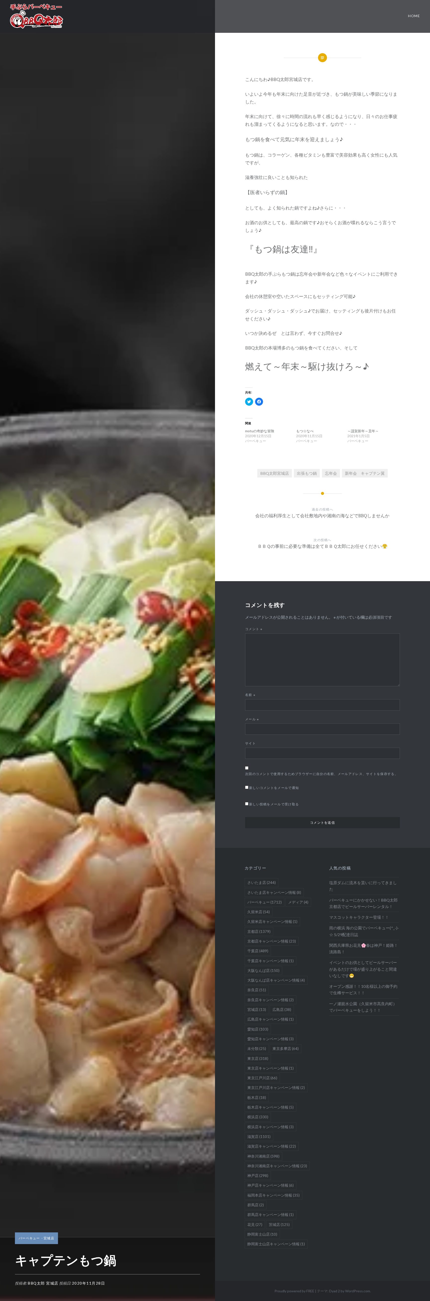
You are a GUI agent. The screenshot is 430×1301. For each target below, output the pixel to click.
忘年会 (331, 473)
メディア (298, 902)
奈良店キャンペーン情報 (270, 999)
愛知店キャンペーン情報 (270, 1039)
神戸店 (257, 1175)
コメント (254, 629)
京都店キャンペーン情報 (271, 941)
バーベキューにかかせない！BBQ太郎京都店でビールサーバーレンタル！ (363, 903)
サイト (250, 743)
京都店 (258, 931)
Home (414, 16)
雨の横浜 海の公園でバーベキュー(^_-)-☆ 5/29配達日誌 (364, 931)
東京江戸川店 (262, 1078)
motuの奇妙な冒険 (261, 431)
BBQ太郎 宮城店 (43, 1283)
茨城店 (279, 1224)
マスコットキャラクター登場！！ (359, 917)
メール (252, 719)
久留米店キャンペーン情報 (272, 921)
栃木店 (256, 1097)
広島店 (281, 1009)
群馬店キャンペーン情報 (270, 1214)
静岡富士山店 (262, 1234)
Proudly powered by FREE (294, 1291)
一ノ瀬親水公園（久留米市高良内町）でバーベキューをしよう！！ (363, 1006)
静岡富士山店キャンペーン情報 (276, 1244)
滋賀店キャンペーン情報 (271, 1146)
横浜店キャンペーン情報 (270, 1127)
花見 (254, 1224)
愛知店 (257, 1029)
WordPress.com (357, 1291)
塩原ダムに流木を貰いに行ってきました (363, 885)
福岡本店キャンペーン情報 (273, 1195)
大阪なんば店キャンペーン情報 (276, 980)
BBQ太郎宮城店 (274, 473)
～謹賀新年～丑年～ (363, 431)
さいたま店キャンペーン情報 (274, 892)
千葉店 (257, 951)
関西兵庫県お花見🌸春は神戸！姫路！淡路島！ (363, 948)
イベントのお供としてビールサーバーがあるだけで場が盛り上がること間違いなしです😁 (363, 969)
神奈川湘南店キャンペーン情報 (277, 1166)
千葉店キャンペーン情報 (270, 960)
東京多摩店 (285, 1048)
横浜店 (257, 1117)
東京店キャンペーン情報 (270, 1068)
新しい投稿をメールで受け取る (274, 804)
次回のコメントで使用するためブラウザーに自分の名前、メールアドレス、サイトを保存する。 (321, 774)
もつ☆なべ (305, 431)
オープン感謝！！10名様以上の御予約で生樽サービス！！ (363, 989)
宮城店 (49, 1238)
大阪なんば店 (263, 970)
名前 (250, 695)
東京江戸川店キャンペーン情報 (276, 1087)
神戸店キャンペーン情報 (270, 1185)
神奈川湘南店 (263, 1156)
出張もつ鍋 (307, 473)
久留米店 (258, 912)
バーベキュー (29, 1238)
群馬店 (255, 1205)
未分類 (256, 1048)
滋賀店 (258, 1136)
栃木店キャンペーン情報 (270, 1107)
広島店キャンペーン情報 (270, 1019)
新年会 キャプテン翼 (365, 473)
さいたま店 (261, 882)
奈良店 (256, 990)
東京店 (257, 1058)
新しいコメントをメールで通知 (274, 788)
